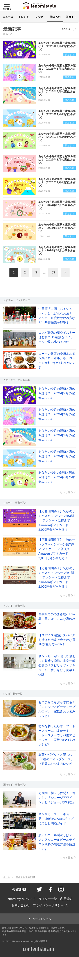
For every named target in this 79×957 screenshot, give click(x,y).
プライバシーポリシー (48, 905)
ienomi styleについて (21, 899)
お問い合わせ (20, 905)
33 (53, 272)
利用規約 (66, 899)
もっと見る (66, 492)
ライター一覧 (48, 899)
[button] (6, 5)
